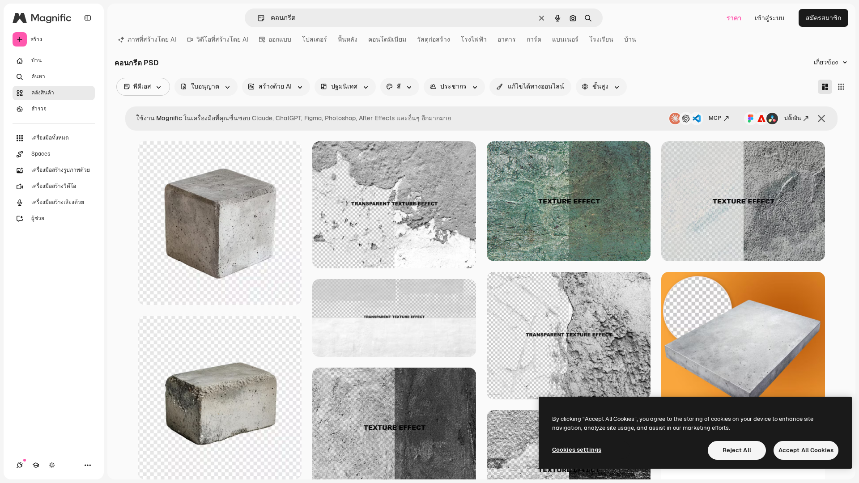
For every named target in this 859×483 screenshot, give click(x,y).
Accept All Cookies (805, 450)
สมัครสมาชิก (823, 18)
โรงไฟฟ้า (474, 39)
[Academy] (36, 465)
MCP (715, 118)
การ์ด (534, 39)
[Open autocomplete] (257, 18)
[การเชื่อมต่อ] (20, 465)
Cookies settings (576, 449)
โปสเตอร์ (314, 39)
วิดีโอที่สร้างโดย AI (222, 39)
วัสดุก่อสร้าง (433, 39)
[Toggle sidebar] (88, 18)
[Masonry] (825, 87)
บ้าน (630, 39)
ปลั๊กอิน (792, 118)
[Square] (841, 87)
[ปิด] (821, 118)
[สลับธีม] (52, 465)
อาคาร (507, 39)
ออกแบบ (279, 39)
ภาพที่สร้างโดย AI (152, 39)
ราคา (734, 18)
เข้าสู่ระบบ (769, 18)
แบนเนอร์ (565, 39)
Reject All (737, 450)
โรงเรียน (601, 39)
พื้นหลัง (347, 39)
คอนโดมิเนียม (387, 39)
